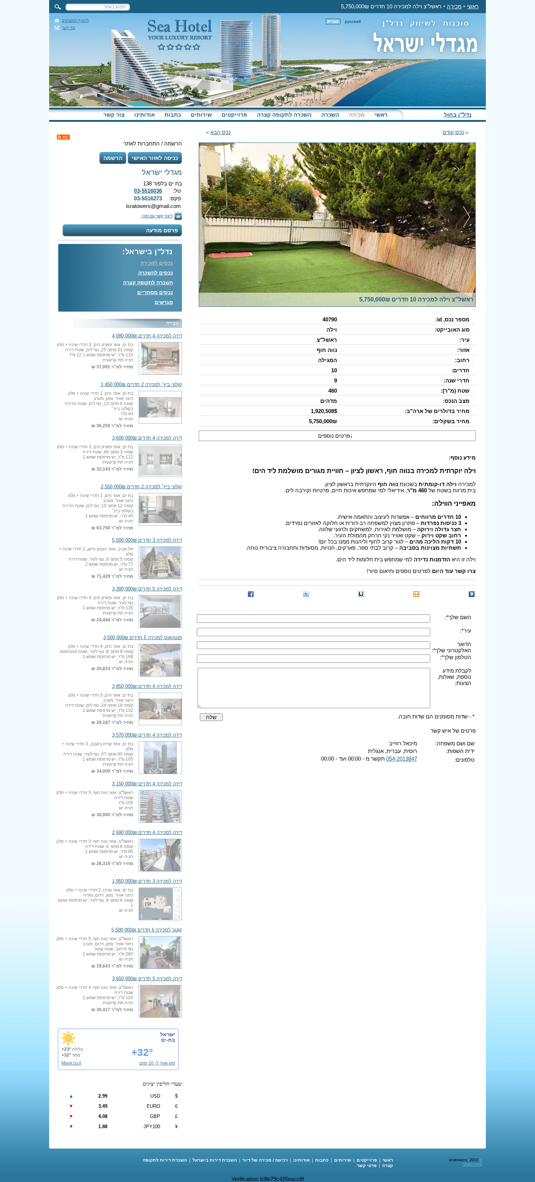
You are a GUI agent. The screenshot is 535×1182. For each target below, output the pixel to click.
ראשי (473, 6)
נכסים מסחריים (155, 292)
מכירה (454, 6)
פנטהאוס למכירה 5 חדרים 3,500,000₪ (142, 637)
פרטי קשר (367, 1165)
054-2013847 (401, 759)
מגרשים (164, 302)
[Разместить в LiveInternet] (361, 594)
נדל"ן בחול (457, 115)
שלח (211, 717)
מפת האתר (472, 1164)
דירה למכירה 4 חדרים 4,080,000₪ (147, 335)
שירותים (201, 115)
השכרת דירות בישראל (215, 1160)
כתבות (173, 115)
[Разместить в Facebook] (251, 594)
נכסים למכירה (156, 263)
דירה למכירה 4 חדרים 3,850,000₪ (147, 686)
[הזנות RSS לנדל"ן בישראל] (63, 137)
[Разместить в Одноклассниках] (416, 594)
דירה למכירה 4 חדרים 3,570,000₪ (147, 735)
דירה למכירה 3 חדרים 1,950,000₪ (147, 881)
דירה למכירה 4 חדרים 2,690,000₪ (147, 832)
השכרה (330, 115)
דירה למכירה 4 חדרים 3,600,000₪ (147, 438)
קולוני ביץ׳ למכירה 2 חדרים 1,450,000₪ (141, 384)
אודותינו (144, 115)
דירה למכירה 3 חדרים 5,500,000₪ (147, 540)
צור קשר (68, 28)
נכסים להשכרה (155, 273)
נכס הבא (220, 132)
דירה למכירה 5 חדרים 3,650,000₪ (147, 978)
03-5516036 (148, 191)
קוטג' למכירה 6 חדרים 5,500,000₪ (146, 930)
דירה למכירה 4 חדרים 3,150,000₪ (147, 783)
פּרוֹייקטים (234, 115)
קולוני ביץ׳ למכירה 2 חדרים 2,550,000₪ (141, 486)
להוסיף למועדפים (75, 21)
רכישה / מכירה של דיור (265, 1160)
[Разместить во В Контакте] (472, 594)
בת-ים (168, 1040)
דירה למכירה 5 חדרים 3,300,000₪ (147, 589)
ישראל (167, 1034)
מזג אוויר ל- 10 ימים (157, 1063)
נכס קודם (453, 132)
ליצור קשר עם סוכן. (157, 216)
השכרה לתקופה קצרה (284, 115)
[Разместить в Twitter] (306, 594)
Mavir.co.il (71, 1063)
